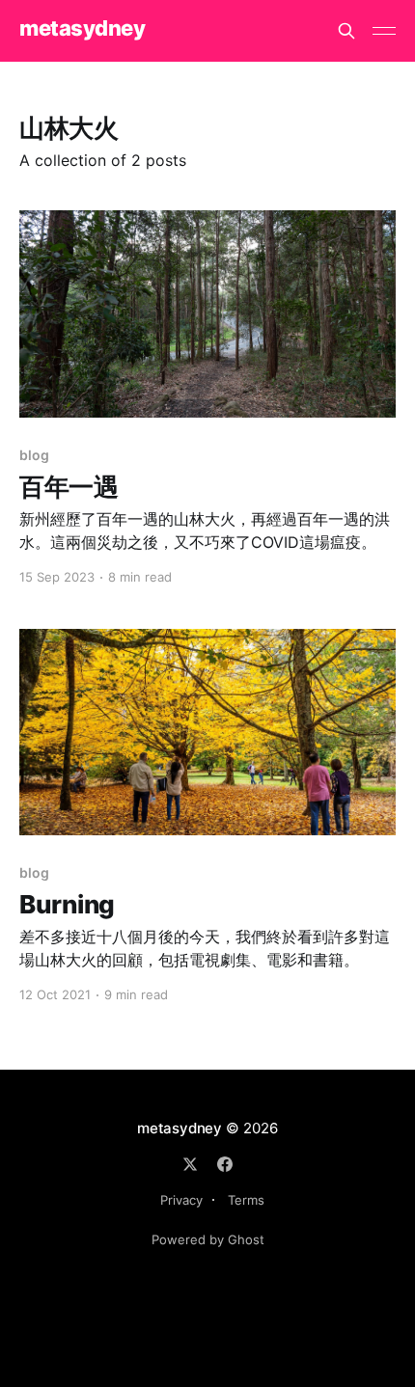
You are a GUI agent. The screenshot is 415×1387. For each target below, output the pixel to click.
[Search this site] (346, 30)
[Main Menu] (384, 30)
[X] (190, 1164)
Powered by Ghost (208, 1239)
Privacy (181, 1200)
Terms (246, 1200)
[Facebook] (225, 1164)
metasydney (82, 28)
